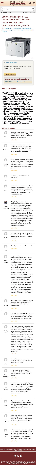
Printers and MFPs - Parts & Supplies (12, 28)
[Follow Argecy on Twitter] (18, 456)
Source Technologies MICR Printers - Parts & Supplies (18, 31)
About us (3, 449)
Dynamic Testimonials (11, 449)
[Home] (2, 28)
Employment (20, 449)
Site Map (20, 450)
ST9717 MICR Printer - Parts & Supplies (15, 81)
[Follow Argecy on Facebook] (21, 456)
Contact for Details (10, 74)
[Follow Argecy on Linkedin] (15, 456)
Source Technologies (11, 62)
